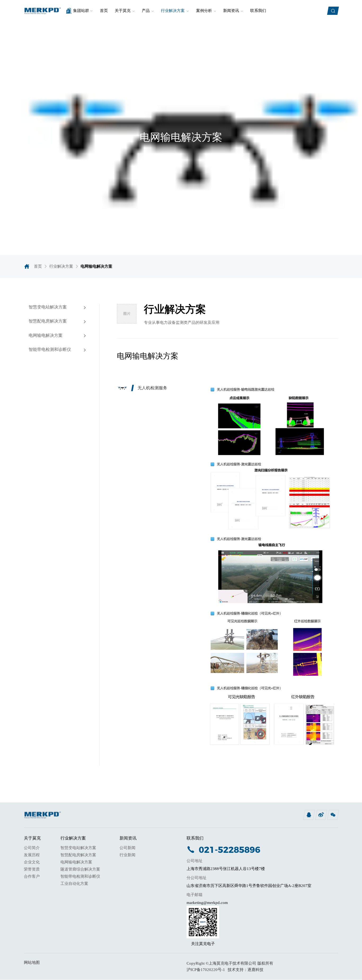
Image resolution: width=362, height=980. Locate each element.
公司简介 (32, 848)
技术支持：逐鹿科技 (245, 970)
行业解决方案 (173, 10)
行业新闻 (127, 855)
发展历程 (32, 855)
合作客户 (32, 876)
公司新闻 (127, 848)
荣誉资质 (32, 869)
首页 (104, 10)
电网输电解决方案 (76, 862)
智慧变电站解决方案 (78, 848)
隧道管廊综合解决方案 (80, 869)
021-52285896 (229, 849)
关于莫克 (123, 10)
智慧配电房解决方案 (78, 855)
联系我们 (258, 10)
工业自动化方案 (74, 883)
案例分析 (204, 10)
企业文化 (32, 862)
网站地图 (32, 962)
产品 (146, 10)
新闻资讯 (231, 10)
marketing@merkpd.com (207, 902)
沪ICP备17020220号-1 (206, 970)
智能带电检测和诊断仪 (80, 876)
